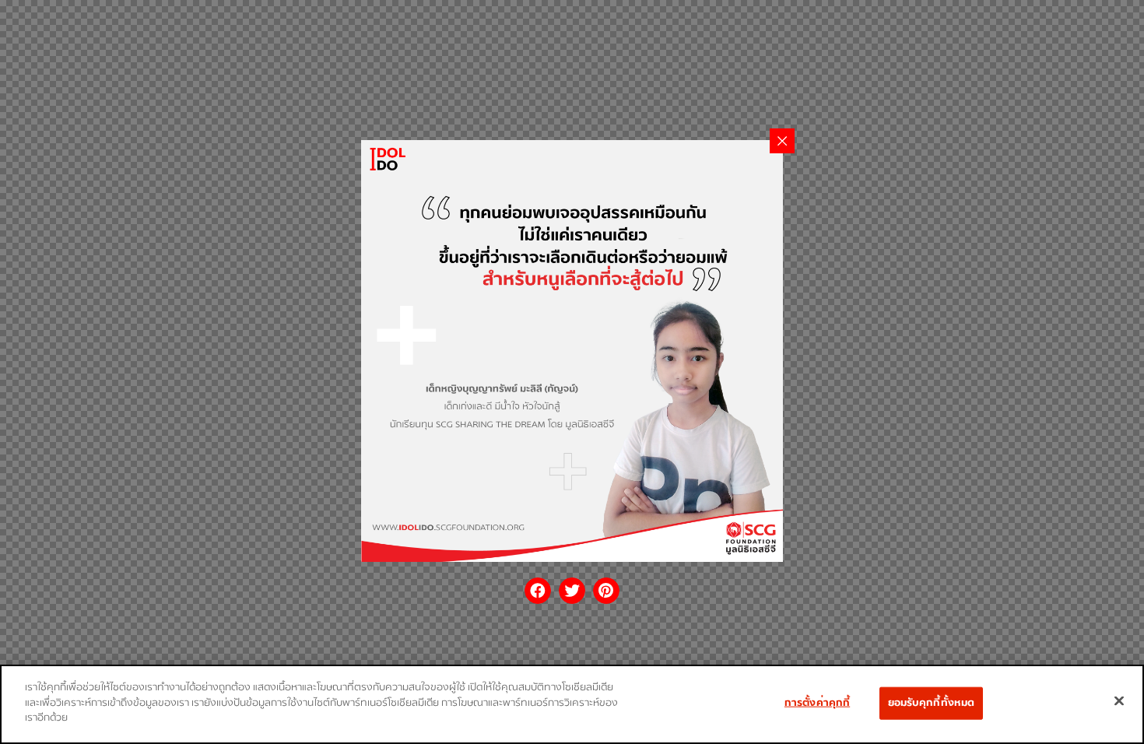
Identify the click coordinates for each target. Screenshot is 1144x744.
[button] (538, 590)
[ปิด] (1119, 701)
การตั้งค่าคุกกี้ (817, 703)
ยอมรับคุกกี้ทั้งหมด (931, 703)
